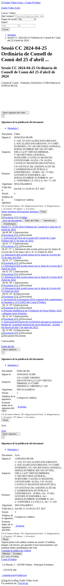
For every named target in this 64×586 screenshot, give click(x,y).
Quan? (4, 22)
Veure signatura (9, 211)
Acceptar (17, 553)
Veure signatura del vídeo (15, 112)
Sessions (11, 35)
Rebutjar (6, 553)
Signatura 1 (13, 128)
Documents (20, 335)
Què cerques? (8, 16)
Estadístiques (9, 224)
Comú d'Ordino (9, 559)
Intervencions (48, 220)
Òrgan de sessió (9, 19)
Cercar (5, 29)
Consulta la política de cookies (16, 550)
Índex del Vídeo (31, 220)
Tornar (43, 212)
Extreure (21, 406)
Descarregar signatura (28, 211)
